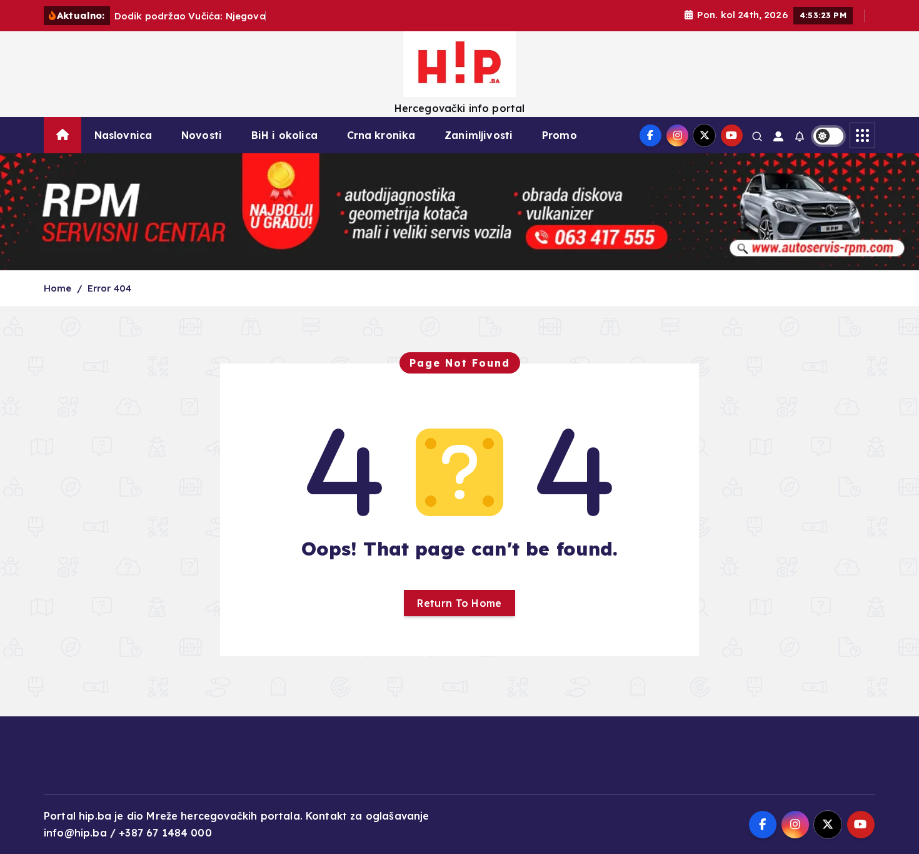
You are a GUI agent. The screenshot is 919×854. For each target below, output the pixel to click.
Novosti (201, 135)
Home (58, 288)
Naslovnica (123, 135)
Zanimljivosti (478, 135)
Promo (559, 135)
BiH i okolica (284, 135)
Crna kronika (381, 135)
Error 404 (109, 288)
